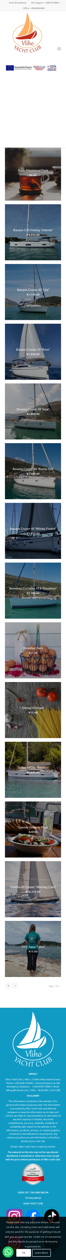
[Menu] (59, 48)
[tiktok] (51, 1216)
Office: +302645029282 (34, 8)
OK (23, 1252)
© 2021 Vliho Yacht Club (23, 1146)
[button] (8, 1251)
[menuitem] (17, 3)
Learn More (41, 1252)
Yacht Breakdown (17, 2)
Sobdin (51, 1146)
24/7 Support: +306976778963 (45, 2)
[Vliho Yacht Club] (27, 33)
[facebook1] (33, 1216)
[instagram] (14, 1216)
